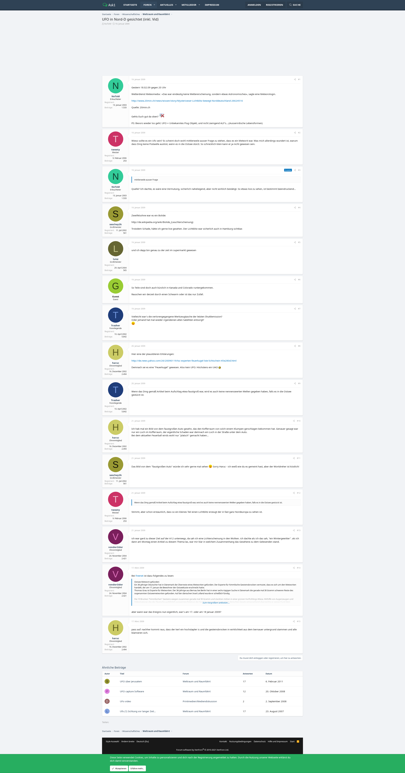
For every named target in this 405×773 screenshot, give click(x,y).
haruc (115, 362)
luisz (115, 259)
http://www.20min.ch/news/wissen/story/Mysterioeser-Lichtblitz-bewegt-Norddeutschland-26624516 (187, 100)
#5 (299, 242)
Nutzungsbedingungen (240, 741)
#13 (298, 530)
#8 (299, 346)
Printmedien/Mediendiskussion (200, 701)
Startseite (130, 4)
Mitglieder (189, 4)
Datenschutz (260, 741)
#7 (299, 308)
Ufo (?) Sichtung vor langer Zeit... (138, 711)
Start (292, 741)
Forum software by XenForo (202, 749)
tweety (115, 149)
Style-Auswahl (112, 741)
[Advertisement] (202, 51)
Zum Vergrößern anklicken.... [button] (216, 602)
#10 (298, 421)
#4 (299, 207)
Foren (147, 4)
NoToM (107, 23)
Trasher (115, 325)
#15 (298, 621)
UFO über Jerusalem (131, 681)
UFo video (125, 701)
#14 (298, 567)
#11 (298, 458)
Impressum (212, 4)
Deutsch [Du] (143, 741)
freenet (139, 575)
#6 (299, 279)
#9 (299, 383)
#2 (299, 132)
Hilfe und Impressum (278, 741)
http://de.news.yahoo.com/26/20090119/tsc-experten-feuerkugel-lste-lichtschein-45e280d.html (184, 360)
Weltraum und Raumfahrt (197, 681)
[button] (154, 5)
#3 (299, 170)
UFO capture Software (132, 691)
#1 (299, 79)
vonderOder (115, 547)
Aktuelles (166, 4)
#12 (298, 493)
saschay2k (115, 224)
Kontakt (223, 741)
